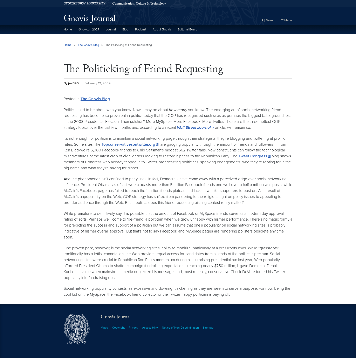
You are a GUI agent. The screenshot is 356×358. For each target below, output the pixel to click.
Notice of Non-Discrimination (180, 327)
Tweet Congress (253, 156)
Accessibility (150, 327)
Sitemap (208, 327)
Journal (111, 29)
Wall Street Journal (194, 127)
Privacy (133, 327)
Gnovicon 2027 (88, 29)
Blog (125, 29)
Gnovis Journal (90, 20)
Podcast (140, 29)
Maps (104, 327)
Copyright (118, 327)
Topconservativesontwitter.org (128, 144)
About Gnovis (162, 29)
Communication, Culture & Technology (139, 4)
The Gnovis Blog (88, 45)
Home (68, 29)
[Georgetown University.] (84, 4)
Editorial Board (188, 29)
